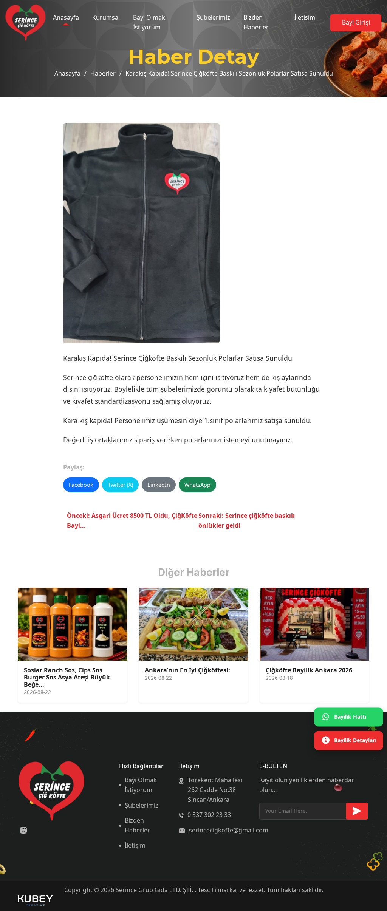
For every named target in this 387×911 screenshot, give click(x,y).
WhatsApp (197, 484)
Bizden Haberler (256, 22)
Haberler (103, 73)
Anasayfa (66, 17)
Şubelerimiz (213, 17)
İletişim (304, 17)
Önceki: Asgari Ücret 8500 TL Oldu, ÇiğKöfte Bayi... (132, 520)
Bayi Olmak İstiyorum (149, 22)
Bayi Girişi (356, 22)
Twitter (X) (120, 484)
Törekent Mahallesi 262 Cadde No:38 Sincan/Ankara (215, 789)
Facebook (81, 484)
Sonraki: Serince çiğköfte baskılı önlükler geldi (246, 520)
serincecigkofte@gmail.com (218, 830)
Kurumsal (106, 17)
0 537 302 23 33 (209, 815)
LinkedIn (158, 484)
